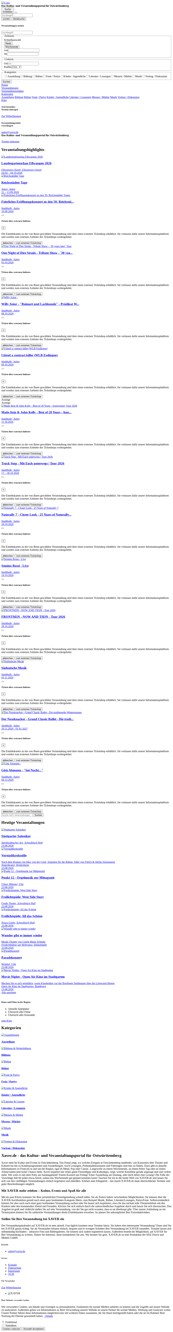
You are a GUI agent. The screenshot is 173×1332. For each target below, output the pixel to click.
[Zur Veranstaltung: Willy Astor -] (9, 297)
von (6, 50)
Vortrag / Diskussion (156, 76)
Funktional (11, 1322)
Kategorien (7, 94)
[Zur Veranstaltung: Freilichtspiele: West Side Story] (19, 890)
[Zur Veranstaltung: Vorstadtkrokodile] (12, 848)
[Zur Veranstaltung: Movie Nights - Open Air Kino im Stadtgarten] (27, 970)
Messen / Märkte (123, 76)
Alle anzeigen (8, 992)
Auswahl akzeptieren (33, 1329)
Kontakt (12, 1264)
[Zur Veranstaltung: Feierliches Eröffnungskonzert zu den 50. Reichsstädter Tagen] (35, 195)
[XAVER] (5, 2)
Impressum (14, 1270)
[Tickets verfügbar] (2, 215)
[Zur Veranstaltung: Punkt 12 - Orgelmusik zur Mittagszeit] (23, 871)
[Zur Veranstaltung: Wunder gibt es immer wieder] (18, 928)
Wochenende (11, 47)
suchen (6, 19)
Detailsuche (19, 19)
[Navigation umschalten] (16, 12)
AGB (11, 1274)
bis (5, 53)
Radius (7, 66)
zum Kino (6, 1020)
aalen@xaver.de (16, 1251)
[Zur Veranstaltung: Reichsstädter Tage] (12, 175)
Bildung (27, 76)
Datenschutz (14, 1267)
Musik (138, 76)
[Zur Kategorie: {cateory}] (10, 1035)
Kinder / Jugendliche (75, 76)
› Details (48, 1316)
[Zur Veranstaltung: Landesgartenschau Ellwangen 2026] (22, 156)
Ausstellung (13, 76)
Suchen (6, 81)
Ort (6, 63)
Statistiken (10, 1325)
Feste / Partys (53, 76)
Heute (8, 43)
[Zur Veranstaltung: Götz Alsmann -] (11, 763)
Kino (4, 100)
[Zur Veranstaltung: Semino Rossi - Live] (13, 559)
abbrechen (8, 243)
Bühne (39, 76)
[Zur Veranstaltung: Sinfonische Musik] (12, 661)
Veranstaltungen (9, 88)
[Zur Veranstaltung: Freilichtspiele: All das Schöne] (18, 909)
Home (4, 85)
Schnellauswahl (12, 39)
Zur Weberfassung (11, 116)
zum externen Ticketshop (28, 243)
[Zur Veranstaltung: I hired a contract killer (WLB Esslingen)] (24, 348)
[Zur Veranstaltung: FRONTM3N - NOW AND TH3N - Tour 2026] (28, 610)
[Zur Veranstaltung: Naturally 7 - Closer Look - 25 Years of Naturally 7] (29, 508)
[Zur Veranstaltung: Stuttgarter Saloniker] (13, 829)
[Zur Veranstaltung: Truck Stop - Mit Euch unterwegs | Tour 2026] (27, 456)
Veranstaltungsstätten (12, 91)
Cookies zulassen (11, 1329)
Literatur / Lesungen (100, 76)
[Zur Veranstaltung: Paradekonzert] (10, 950)
